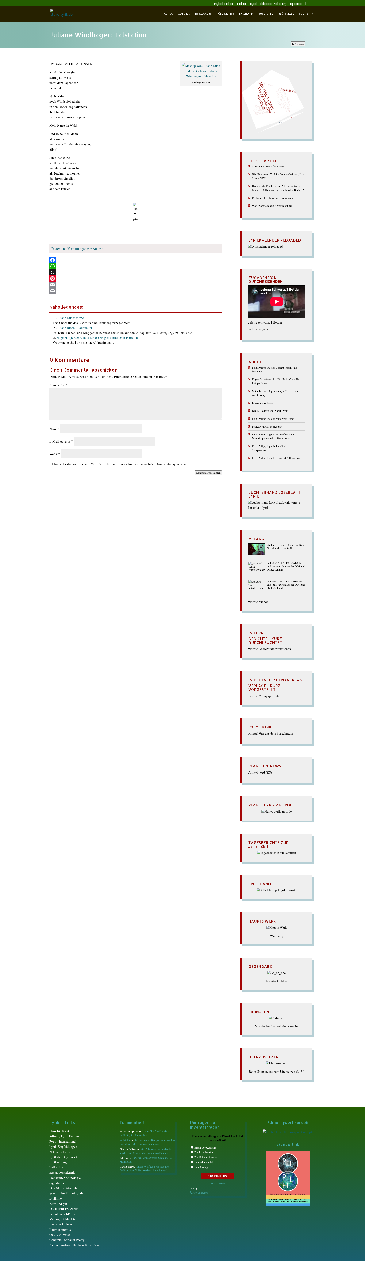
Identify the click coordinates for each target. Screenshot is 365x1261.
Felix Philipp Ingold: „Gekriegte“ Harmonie (276, 458)
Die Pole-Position (203, 1152)
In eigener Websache (263, 403)
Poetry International (62, 1141)
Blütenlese (286, 13)
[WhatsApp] (135, 266)
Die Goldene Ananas (205, 1157)
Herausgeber (204, 13)
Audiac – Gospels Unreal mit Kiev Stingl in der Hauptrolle (285, 546)
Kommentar (58, 385)
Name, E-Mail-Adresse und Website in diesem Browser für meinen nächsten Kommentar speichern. (120, 464)
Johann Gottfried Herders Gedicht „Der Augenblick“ (144, 1133)
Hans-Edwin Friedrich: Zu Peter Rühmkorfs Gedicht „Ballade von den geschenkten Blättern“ (278, 188)
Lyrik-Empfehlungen (63, 1146)
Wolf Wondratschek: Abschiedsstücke (272, 205)
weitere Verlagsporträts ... (265, 696)
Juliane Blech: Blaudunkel (74, 327)
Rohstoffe (266, 13)
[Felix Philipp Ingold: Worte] (277, 890)
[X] (135, 272)
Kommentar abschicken (208, 472)
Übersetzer (226, 13)
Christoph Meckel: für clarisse (268, 166)
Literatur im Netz (60, 1224)
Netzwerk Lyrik (59, 1152)
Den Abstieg (201, 1167)
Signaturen (56, 1183)
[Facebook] (135, 260)
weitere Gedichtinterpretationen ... (271, 649)
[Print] (135, 291)
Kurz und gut (58, 1203)
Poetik (303, 13)
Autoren (184, 13)
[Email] (135, 285)
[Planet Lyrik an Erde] (276, 811)
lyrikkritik (56, 1167)
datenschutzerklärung (273, 4)
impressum (296, 4)
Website (54, 453)
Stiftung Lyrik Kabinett (65, 1136)
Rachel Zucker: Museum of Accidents (272, 198)
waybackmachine (223, 4)
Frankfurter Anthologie (65, 1178)
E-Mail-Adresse (61, 441)
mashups (242, 4)
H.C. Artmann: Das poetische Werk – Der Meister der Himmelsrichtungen (147, 1142)
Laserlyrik (246, 13)
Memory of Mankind (63, 1219)
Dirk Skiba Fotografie (63, 1188)
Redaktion (125, 1140)
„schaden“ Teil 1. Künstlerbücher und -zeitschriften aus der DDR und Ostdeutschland (286, 585)
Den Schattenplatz (204, 1162)
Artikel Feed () (261, 772)
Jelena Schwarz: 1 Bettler (265, 322)
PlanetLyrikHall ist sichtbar (267, 426)
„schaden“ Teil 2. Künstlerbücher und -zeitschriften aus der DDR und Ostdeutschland (286, 566)
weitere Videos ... (259, 602)
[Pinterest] (135, 278)
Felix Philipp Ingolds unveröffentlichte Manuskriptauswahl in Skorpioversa (273, 436)
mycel (253, 4)
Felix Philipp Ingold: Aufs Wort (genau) (274, 418)
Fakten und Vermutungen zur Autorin (77, 248)
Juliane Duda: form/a (70, 318)
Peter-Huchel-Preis (62, 1214)
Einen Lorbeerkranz (205, 1147)
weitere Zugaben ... (261, 329)
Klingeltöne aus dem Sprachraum (270, 733)
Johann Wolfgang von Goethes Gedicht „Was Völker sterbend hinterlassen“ (144, 1168)
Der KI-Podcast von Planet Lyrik (270, 410)
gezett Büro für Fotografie (66, 1193)
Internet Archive (60, 1229)
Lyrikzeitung (58, 1162)
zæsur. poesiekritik (62, 1172)
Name (54, 429)
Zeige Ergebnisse (217, 1182)
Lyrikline (55, 1198)
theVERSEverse (59, 1234)
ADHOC (168, 13)
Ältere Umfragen (199, 1192)
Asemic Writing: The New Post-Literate (75, 1245)
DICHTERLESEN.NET (64, 1209)
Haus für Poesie (60, 1131)
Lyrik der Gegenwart (63, 1157)
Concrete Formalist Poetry (67, 1240)
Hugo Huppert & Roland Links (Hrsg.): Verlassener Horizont (97, 337)
